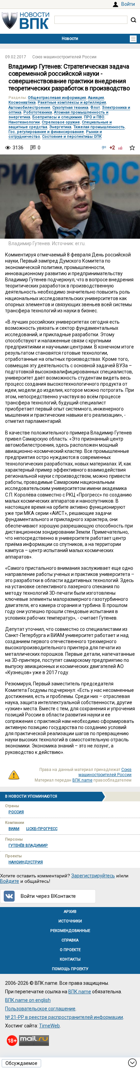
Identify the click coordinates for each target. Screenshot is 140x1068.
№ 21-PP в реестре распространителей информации (64, 1017)
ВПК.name (82, 780)
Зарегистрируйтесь (93, 875)
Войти (128, 4)
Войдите (9, 881)
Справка (70, 940)
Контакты (70, 959)
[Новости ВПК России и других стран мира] (25, 27)
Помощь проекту (70, 969)
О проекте (70, 950)
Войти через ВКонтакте (48, 896)
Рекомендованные (70, 931)
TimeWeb (49, 1025)
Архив (70, 911)
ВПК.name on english (28, 1000)
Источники (70, 921)
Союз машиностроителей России (64, 57)
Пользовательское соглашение (40, 1008)
